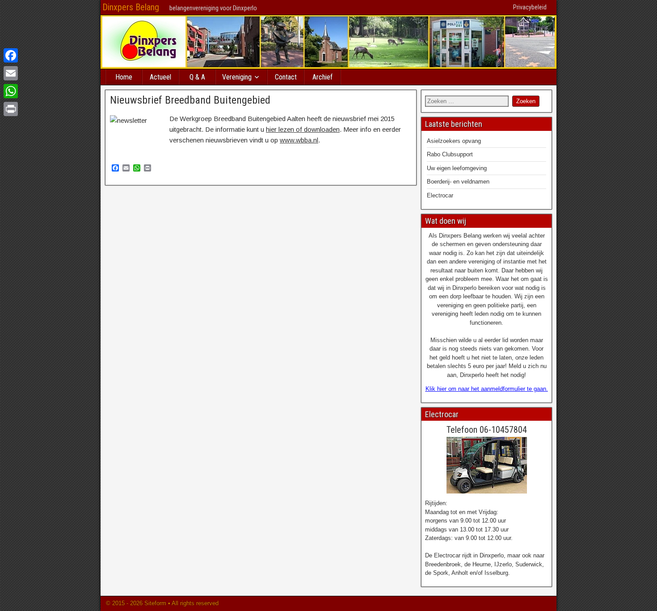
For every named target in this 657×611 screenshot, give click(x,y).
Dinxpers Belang (130, 7)
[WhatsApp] (11, 91)
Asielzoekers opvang (454, 141)
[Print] (11, 109)
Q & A (197, 77)
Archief (322, 77)
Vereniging (237, 77)
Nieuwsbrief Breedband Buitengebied (190, 100)
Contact (286, 77)
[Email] (11, 73)
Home (123, 77)
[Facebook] (11, 55)
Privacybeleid (530, 7)
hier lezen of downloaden (303, 129)
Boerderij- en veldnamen (458, 181)
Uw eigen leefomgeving (457, 168)
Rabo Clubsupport (450, 154)
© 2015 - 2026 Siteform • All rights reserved (161, 603)
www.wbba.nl (299, 140)
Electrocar (440, 195)
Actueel (160, 77)
